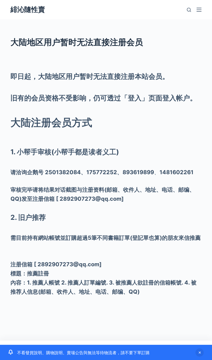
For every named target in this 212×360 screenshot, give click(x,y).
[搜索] (189, 10)
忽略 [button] (199, 352)
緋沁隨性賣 (27, 9)
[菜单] (199, 9)
